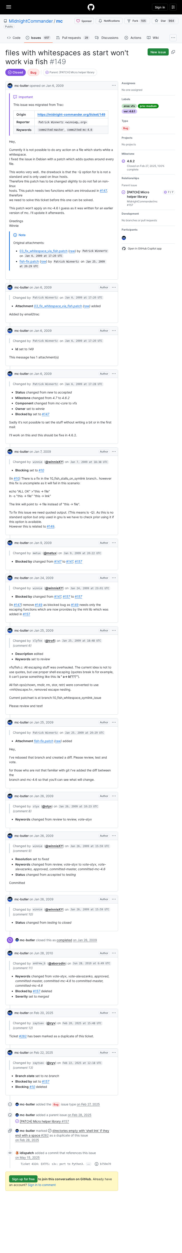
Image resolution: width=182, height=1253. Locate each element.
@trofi (50, 640)
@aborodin (56, 963)
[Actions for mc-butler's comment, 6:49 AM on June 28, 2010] (114, 953)
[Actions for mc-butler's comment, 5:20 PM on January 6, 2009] (114, 287)
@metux (50, 553)
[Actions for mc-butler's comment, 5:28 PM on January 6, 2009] (114, 374)
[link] (25, 940)
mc (59, 21)
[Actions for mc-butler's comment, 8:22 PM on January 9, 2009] (114, 543)
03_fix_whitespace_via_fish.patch (43, 251)
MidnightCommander (31, 21)
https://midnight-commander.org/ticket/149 (71, 114)
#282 (23, 1036)
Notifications (112, 20)
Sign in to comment (42, 1185)
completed (64, 940)
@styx (47, 806)
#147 (103, 190)
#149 (50, 526)
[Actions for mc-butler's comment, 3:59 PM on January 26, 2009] (114, 836)
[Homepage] (91, 7)
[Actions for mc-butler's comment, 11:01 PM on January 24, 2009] (114, 578)
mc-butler (21, 85)
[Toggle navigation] (8, 7)
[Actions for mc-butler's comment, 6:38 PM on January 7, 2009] (114, 452)
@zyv (51, 1023)
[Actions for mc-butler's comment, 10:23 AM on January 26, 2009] (114, 796)
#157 (78, 561)
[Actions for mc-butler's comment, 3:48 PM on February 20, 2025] (114, 1013)
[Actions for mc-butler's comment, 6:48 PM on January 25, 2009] (114, 630)
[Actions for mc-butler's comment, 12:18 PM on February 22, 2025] (114, 1052)
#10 (41, 470)
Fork (139, 20)
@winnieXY (54, 462)
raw (72, 251)
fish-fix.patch (29, 261)
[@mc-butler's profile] (10, 85)
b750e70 (105, 1164)
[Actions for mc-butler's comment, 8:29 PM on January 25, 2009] (114, 722)
